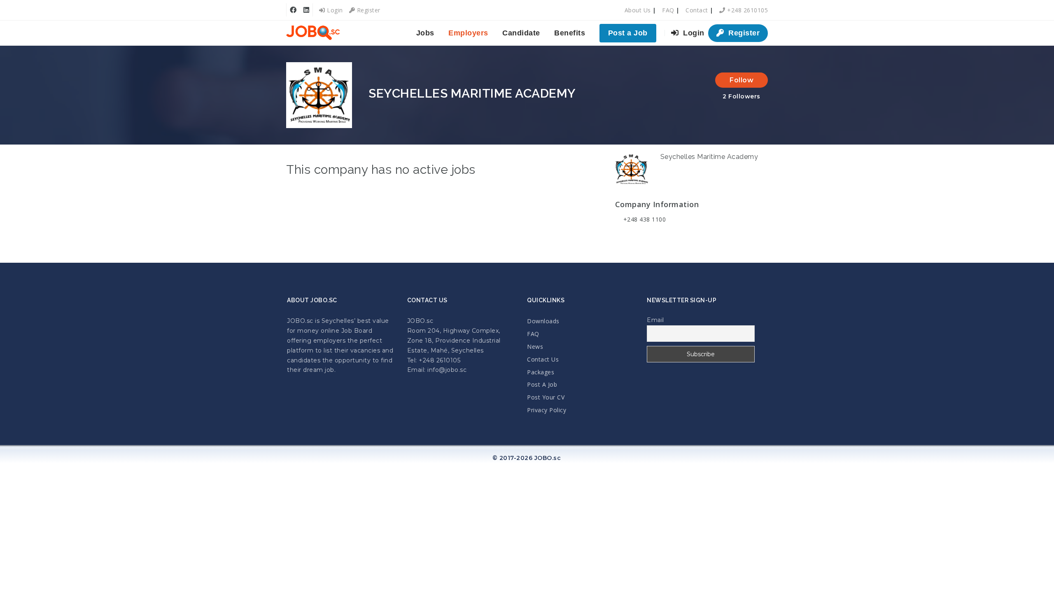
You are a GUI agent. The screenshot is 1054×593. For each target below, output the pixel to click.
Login (334, 10)
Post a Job (628, 33)
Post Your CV (545, 397)
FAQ (668, 10)
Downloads (543, 321)
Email (655, 320)
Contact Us (543, 359)
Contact (697, 10)
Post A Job (542, 384)
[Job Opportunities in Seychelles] (313, 33)
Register (367, 10)
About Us (638, 10)
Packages (540, 372)
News (535, 346)
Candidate (521, 33)
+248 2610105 (746, 10)
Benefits (569, 33)
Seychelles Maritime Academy (709, 157)
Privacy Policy (546, 410)
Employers (468, 33)
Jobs (425, 33)
